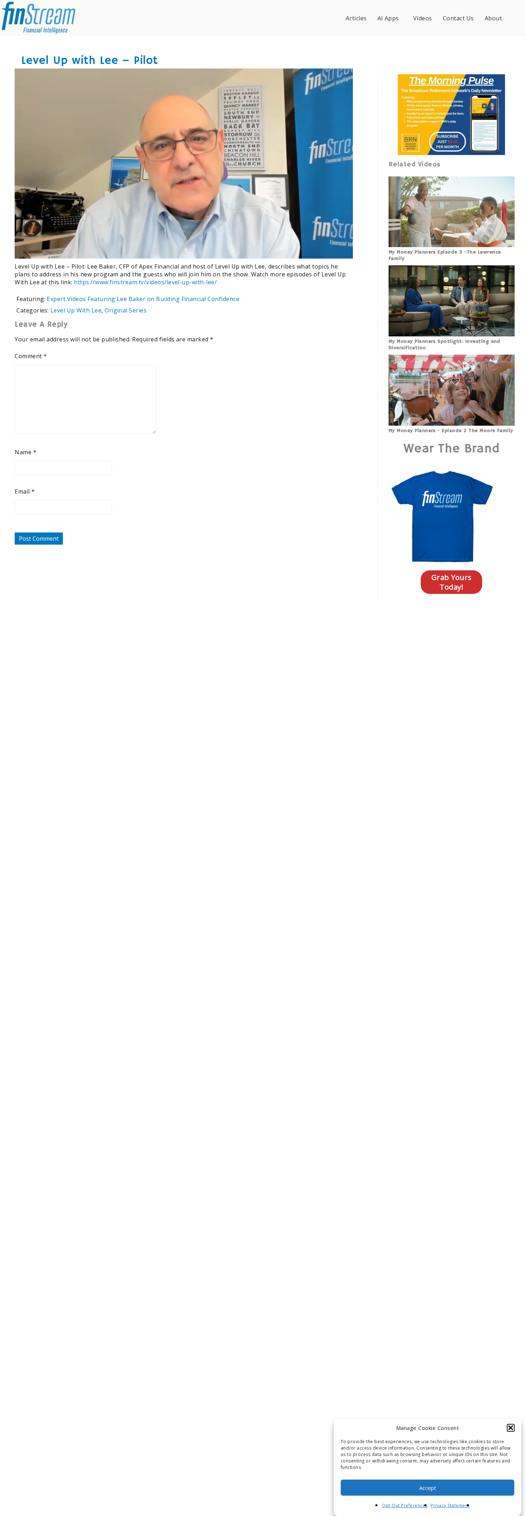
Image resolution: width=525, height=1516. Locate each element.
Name (25, 452)
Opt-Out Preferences (404, 1505)
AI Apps (388, 18)
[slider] (163, 248)
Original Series (125, 310)
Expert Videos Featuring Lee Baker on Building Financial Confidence (143, 299)
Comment (31, 356)
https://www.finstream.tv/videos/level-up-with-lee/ (145, 282)
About (493, 18)
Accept (427, 1487)
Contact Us (458, 18)
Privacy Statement (450, 1505)
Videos (422, 18)
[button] (510, 1427)
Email (25, 491)
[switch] (301, 248)
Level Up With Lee (75, 310)
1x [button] (342, 248)
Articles (356, 18)
